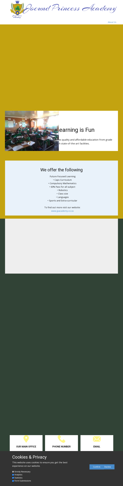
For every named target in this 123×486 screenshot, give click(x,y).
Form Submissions (22, 480)
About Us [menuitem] (112, 22)
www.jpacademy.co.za (62, 210)
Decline (107, 467)
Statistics (18, 477)
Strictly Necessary (22, 471)
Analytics (18, 474)
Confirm (96, 467)
